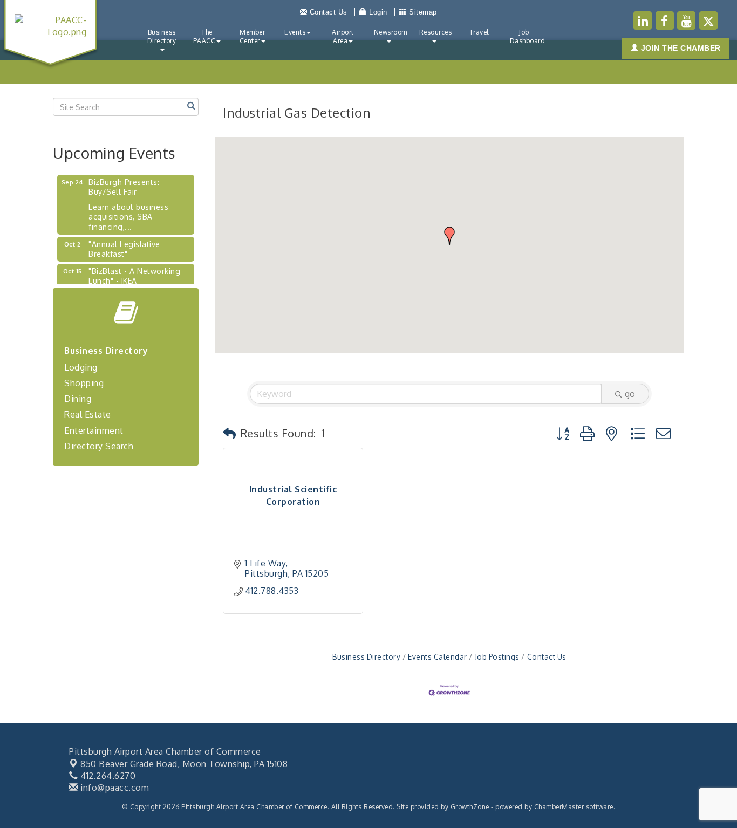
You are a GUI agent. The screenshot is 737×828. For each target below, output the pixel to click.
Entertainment (94, 430)
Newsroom (390, 32)
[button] (449, 236)
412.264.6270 (106, 775)
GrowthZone (470, 807)
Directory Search (98, 446)
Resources (435, 32)
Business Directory (161, 36)
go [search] (630, 393)
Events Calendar (437, 656)
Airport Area (343, 36)
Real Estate (87, 414)
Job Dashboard (527, 36)
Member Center (252, 36)
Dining (77, 398)
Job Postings (497, 656)
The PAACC (204, 36)
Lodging (81, 367)
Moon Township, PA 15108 (184, 763)
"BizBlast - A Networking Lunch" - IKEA (134, 271)
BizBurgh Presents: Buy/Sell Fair (123, 182)
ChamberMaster (559, 807)
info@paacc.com (113, 787)
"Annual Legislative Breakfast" (124, 244)
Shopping (84, 383)
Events (294, 32)
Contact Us (547, 656)
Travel (479, 32)
